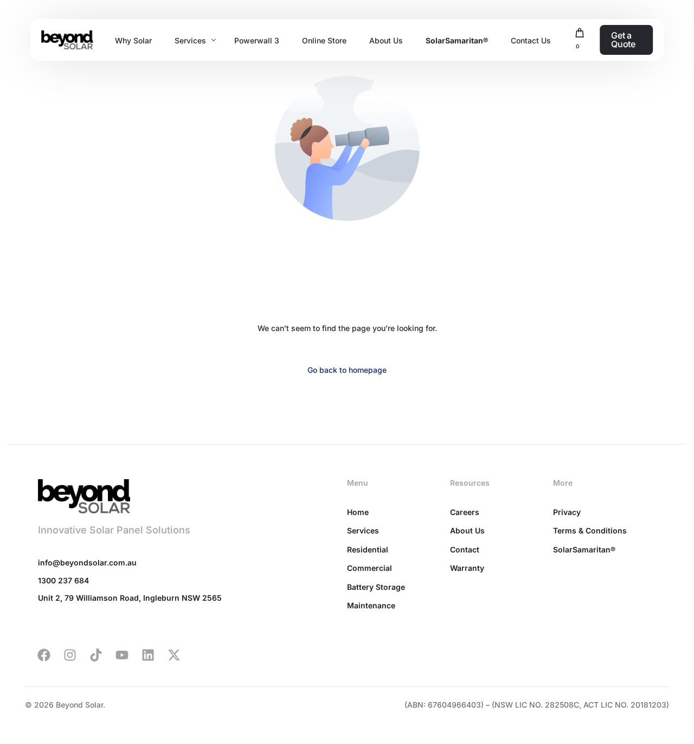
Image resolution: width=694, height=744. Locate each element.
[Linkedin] (148, 655)
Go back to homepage (347, 369)
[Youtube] (122, 655)
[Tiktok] (96, 655)
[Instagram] (70, 655)
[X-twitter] (174, 655)
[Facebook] (44, 655)
